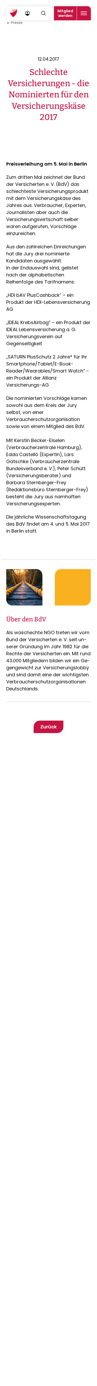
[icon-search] (43, 13)
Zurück (48, 726)
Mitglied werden (65, 13)
